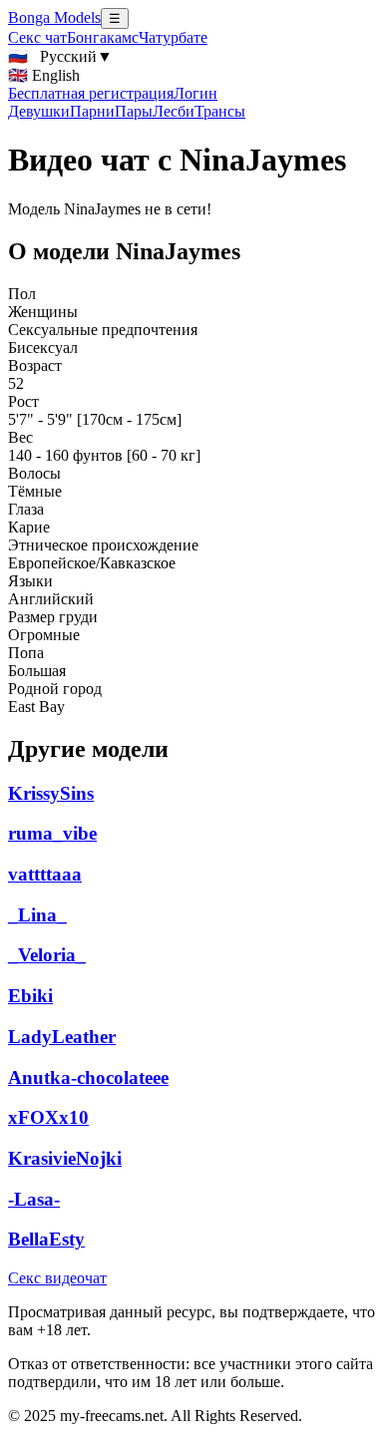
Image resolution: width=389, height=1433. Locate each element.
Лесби (173, 111)
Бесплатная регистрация (91, 93)
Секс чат (37, 37)
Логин (195, 93)
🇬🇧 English (44, 75)
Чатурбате (173, 37)
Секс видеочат (57, 1277)
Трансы (219, 111)
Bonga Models (54, 17)
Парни (92, 111)
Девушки (39, 111)
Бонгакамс (103, 37)
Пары (134, 111)
